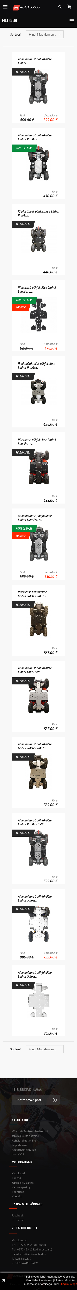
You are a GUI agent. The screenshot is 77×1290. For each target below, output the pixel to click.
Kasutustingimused (24, 1149)
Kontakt (17, 1196)
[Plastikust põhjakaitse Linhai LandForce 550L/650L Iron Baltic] (39, 467)
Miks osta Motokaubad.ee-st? (30, 1131)
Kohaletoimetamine (24, 1140)
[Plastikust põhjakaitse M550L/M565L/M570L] (39, 619)
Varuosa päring (21, 1187)
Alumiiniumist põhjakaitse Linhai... (35, 61)
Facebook (17, 1215)
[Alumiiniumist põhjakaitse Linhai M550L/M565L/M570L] (39, 86)
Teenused (18, 1191)
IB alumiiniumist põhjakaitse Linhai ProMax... (36, 366)
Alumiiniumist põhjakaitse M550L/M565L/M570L (35, 746)
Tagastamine (19, 1145)
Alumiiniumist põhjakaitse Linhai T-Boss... (35, 898)
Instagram (18, 1220)
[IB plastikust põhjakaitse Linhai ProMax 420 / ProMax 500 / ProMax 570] (39, 239)
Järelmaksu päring (23, 1182)
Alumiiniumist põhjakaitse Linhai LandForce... (35, 518)
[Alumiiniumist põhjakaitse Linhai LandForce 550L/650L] (39, 543)
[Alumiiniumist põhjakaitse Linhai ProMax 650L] (39, 848)
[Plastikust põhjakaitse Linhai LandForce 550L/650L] (39, 315)
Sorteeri (15, 34)
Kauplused (18, 1173)
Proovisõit (18, 1154)
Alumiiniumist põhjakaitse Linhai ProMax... (35, 137)
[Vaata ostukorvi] (69, 5)
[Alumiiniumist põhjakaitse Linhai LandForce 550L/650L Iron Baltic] (39, 695)
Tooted (16, 1177)
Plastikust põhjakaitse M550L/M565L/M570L (32, 594)
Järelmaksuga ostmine (25, 1135)
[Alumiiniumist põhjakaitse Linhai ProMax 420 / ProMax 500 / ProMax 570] (39, 162)
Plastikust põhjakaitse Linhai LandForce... (37, 289)
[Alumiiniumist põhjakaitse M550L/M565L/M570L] (39, 771)
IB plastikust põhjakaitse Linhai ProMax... (38, 213)
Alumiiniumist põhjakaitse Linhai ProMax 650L (35, 822)
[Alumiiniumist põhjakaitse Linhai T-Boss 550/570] (39, 924)
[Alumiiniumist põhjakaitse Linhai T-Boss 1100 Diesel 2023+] (39, 1000)
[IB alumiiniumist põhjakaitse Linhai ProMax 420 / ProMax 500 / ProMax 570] (39, 391)
